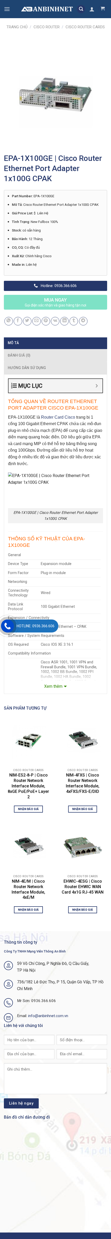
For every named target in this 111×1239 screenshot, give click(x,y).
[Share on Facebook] (18, 321)
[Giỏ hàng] (102, 9)
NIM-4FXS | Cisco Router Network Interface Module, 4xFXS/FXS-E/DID (82, 783)
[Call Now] (7, 626)
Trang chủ (17, 27)
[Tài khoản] (91, 9)
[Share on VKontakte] (55, 321)
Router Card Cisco (58, 417)
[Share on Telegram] (83, 321)
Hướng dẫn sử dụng (27, 368)
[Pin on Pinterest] (46, 321)
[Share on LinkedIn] (64, 321)
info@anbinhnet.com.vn (48, 1015)
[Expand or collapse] (96, 386)
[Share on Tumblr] (73, 321)
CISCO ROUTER (47, 27)
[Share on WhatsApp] (8, 321)
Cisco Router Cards (85, 27)
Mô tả (13, 343)
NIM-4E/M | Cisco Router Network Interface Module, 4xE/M (28, 889)
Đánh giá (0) (19, 355)
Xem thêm (53, 686)
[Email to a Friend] (36, 321)
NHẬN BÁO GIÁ (28, 809)
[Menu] (7, 9)
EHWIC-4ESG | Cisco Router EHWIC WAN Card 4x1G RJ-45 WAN (83, 887)
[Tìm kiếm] (81, 9)
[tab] (55, 343)
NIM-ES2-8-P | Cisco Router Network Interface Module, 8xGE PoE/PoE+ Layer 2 (28, 786)
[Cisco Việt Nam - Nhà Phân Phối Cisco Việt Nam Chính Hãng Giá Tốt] (47, 9)
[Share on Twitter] (27, 321)
